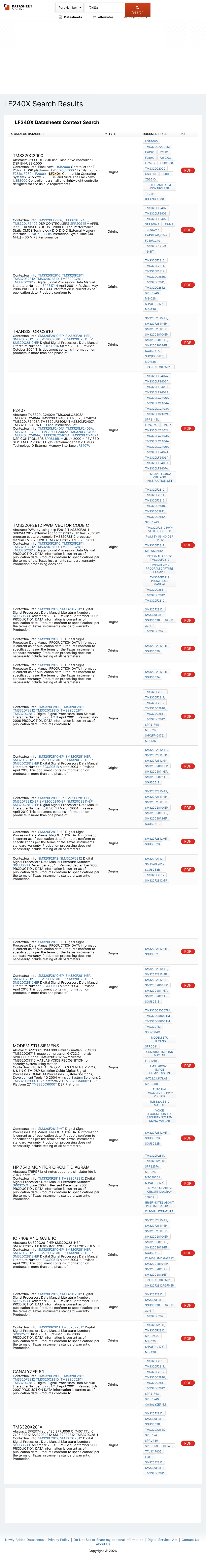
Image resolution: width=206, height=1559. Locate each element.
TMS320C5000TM (157, 1015)
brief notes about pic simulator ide (159, 1204)
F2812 (149, 1457)
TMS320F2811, (73, 275)
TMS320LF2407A (156, 468)
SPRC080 (151, 1084)
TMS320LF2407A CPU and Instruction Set (159, 477)
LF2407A (83, 445)
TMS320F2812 (24, 279)
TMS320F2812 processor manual (159, 581)
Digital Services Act (162, 1540)
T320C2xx (152, 229)
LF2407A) (151, 425)
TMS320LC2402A (85, 435)
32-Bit (149, 625)
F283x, (93, 170)
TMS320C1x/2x (155, 246)
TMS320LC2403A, (56, 435)
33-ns (47, 234)
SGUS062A (152, 677)
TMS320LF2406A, (80, 428)
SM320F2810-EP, (51, 336)
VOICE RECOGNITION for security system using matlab (159, 1115)
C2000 (166, 174)
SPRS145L (53, 439)
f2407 (167, 425)
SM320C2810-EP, (52, 339)
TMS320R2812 (73, 1178)
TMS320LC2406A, (83, 432)
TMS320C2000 (155, 168)
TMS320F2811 (154, 545)
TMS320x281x (155, 1429)
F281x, (18, 174)
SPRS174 (151, 1435)
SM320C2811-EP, (80, 339)
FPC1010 (151, 1060)
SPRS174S (152, 522)
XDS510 (150, 179)
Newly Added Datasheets (24, 1540)
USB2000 (63, 167)
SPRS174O (50, 1386)
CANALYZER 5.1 (155, 1404)
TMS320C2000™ (63, 170)
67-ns (169, 620)
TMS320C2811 (155, 589)
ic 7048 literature (159, 1211)
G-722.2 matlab (156, 1078)
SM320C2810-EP (156, 1263)
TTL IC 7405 (153, 1451)
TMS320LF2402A (54, 432)
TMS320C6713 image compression (159, 1069)
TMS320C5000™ (76, 1081)
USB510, (151, 174)
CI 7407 (168, 1446)
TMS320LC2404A (157, 441)
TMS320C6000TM (157, 1021)
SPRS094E (78, 224)
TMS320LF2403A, (26, 432)
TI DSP (149, 193)
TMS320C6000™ (44, 1084)
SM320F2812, (48, 609)
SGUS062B (152, 651)
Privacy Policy (58, 1540)
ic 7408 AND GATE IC (159, 1258)
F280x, (29, 174)
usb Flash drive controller (159, 186)
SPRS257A (21, 1185)
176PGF (150, 1197)
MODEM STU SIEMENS (159, 1039)
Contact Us (190, 1540)
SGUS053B (21, 616)
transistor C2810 (158, 367)
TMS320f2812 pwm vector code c (159, 529)
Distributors (137, 17)
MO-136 (150, 309)
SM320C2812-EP (26, 343)
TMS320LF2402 (25, 224)
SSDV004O (152, 1032)
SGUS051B (50, 767)
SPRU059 (151, 1446)
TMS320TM (153, 1026)
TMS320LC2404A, (27, 435)
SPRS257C (21, 1334)
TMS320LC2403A (157, 435)
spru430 (151, 1440)
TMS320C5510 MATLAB (159, 1103)
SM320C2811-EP (156, 1269)
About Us (103, 1544)
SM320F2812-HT (51, 639)
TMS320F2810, (49, 275)
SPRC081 (151, 1046)
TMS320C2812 (24, 282)
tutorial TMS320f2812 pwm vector (159, 1093)
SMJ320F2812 (71, 609)
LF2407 (34, 234)
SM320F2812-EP (25, 339)
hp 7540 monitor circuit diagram (160, 1189)
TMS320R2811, (49, 1178)
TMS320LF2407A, (51, 428)
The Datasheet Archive (18, 7)
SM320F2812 (154, 1462)
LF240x (150, 163)
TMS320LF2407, (50, 220)
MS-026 (150, 298)
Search (137, 12)
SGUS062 (151, 954)
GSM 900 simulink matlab (159, 1053)
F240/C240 (152, 240)
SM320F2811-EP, (78, 336)
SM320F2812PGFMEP (159, 1285)
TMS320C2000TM (157, 146)
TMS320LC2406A (157, 446)
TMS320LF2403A (156, 457)
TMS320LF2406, (76, 220)
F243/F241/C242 (156, 235)
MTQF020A (152, 1177)
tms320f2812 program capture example (159, 568)
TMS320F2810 (155, 600)
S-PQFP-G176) (154, 304)
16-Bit (149, 251)
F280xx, (41, 174)
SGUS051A (50, 346)
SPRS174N (50, 286)
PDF (187, 170)
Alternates (105, 17)
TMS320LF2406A (156, 463)
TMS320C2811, (72, 279)
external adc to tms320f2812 (159, 557)
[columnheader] (55, 134)
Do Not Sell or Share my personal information (108, 1540)
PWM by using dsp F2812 (159, 538)
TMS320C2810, (48, 279)
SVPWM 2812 (154, 550)
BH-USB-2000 (154, 199)
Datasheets (72, 17)
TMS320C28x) (155, 631)
